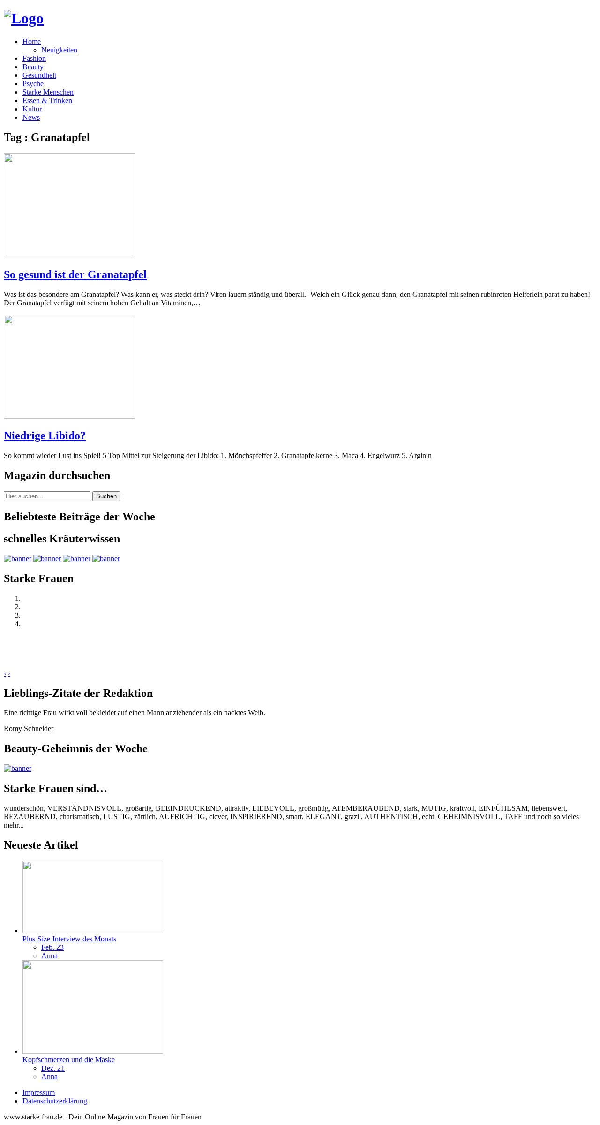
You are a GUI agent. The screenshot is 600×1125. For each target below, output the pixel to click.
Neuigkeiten (59, 50)
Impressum (38, 1092)
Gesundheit (39, 75)
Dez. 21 (53, 1068)
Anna (49, 956)
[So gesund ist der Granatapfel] (69, 255)
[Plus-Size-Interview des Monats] (92, 930)
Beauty (33, 67)
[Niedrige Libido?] (69, 416)
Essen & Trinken (47, 100)
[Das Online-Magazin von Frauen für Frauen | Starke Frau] (24, 18)
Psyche (33, 84)
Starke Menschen (48, 92)
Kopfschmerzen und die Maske (68, 1060)
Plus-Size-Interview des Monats (69, 939)
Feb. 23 (52, 947)
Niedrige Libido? (45, 435)
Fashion (34, 58)
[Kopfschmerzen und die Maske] (92, 1051)
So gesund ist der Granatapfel (75, 274)
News (31, 117)
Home (31, 41)
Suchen (106, 496)
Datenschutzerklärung (54, 1101)
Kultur (32, 109)
